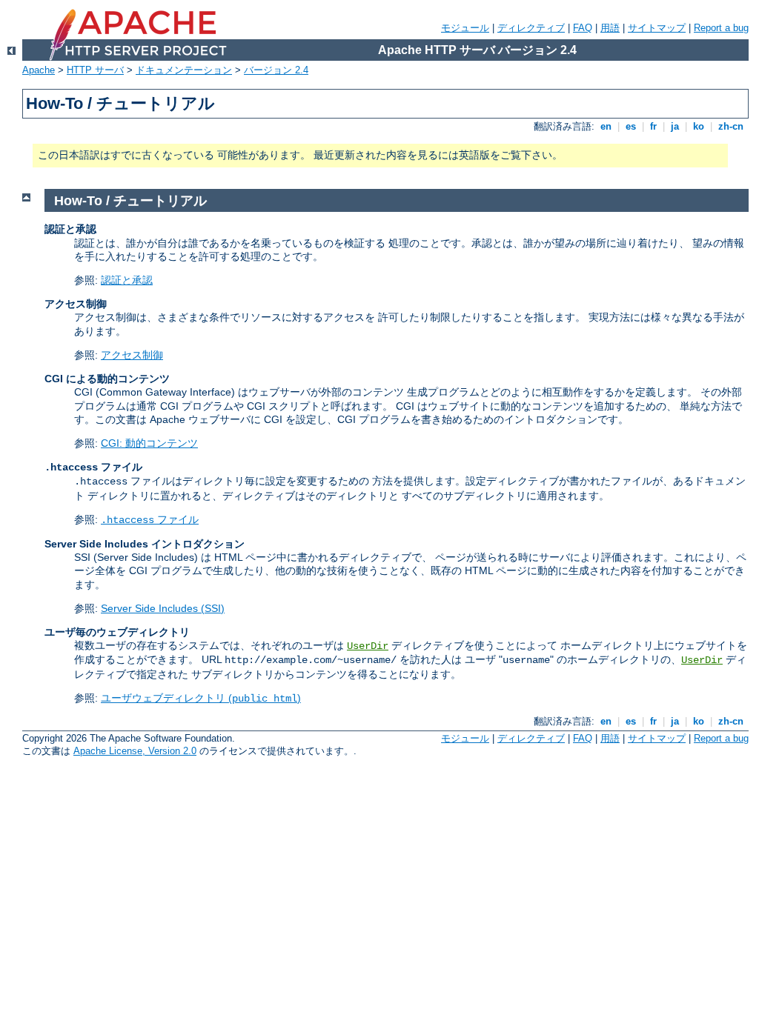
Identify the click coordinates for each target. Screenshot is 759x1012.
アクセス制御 (132, 355)
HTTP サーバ (95, 70)
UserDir (367, 646)
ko (698, 126)
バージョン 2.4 (276, 70)
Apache (38, 70)
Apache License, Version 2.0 (134, 750)
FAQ (582, 27)
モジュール (465, 27)
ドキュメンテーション (184, 70)
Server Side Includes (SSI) (163, 608)
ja (675, 126)
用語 (610, 27)
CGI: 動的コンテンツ (149, 443)
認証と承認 (127, 280)
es (631, 126)
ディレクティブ (531, 27)
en (605, 126)
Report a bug (721, 27)
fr (653, 126)
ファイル (150, 519)
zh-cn (730, 126)
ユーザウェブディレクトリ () (201, 698)
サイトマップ (657, 27)
